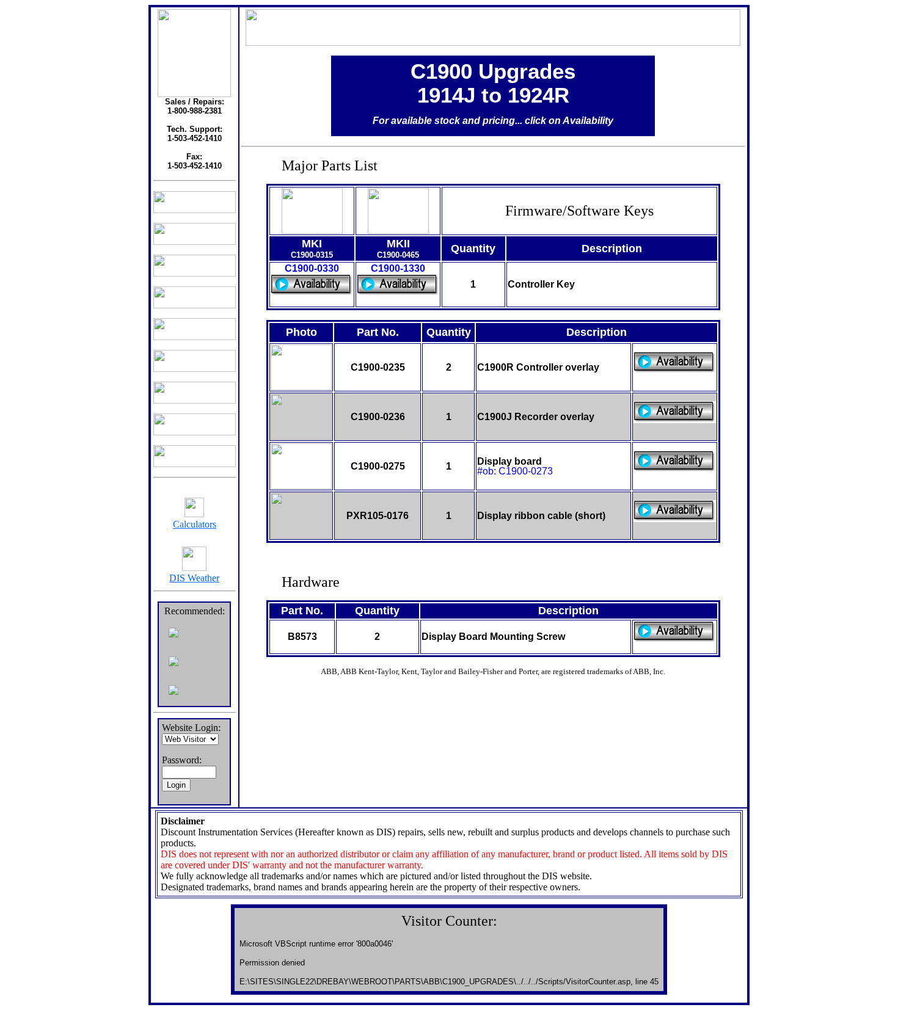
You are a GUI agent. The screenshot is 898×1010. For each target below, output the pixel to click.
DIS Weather (194, 578)
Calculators (194, 524)
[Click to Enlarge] (312, 230)
